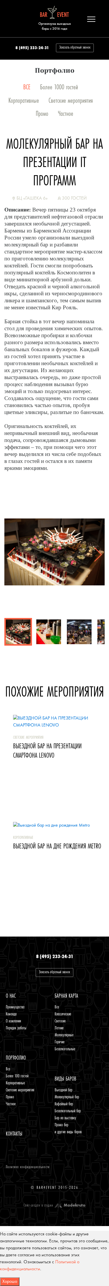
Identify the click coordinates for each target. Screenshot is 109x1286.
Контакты (14, 1134)
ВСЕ (27, 87)
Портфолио (16, 1058)
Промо (42, 113)
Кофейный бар (64, 1104)
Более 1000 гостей (59, 87)
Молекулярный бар (67, 1097)
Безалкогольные (65, 1049)
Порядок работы (16, 1028)
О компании (13, 1021)
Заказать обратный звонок (74, 47)
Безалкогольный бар (68, 1111)
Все (57, 1007)
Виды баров (65, 1079)
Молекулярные (64, 1035)
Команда (11, 1014)
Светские (60, 1021)
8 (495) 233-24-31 (32, 48)
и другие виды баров (68, 1131)
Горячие (60, 1042)
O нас (11, 996)
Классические (63, 1014)
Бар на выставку (65, 1118)
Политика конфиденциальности (28, 1167)
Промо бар (61, 1124)
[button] (98, 500)
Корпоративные (23, 100)
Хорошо (9, 1281)
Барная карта (66, 996)
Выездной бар (63, 1090)
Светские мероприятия (71, 100)
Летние (59, 1028)
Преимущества (15, 1007)
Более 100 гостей (17, 1076)
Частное (65, 113)
